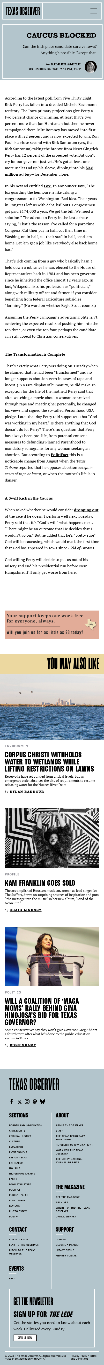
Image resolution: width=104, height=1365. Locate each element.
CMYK (40, 1358)
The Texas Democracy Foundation (70, 1137)
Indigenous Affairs (22, 1173)
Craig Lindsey (26, 910)
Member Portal (66, 1255)
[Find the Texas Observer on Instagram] (27, 1102)
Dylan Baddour (27, 791)
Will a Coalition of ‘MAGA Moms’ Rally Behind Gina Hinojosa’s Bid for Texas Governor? (42, 1012)
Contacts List (18, 1239)
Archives (62, 1202)
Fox (47, 186)
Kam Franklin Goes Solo (40, 883)
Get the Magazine (68, 1197)
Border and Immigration (26, 1125)
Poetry (14, 1216)
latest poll (43, 98)
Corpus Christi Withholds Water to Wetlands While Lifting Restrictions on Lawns (49, 761)
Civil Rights (17, 1130)
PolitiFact (59, 454)
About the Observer (69, 1125)
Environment (17, 746)
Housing (14, 1168)
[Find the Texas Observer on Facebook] (11, 1102)
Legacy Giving (65, 1250)
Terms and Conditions (84, 1357)
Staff (59, 1130)
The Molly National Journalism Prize (69, 1160)
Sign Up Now (25, 1338)
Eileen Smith (66, 64)
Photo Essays (18, 1211)
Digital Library (66, 1216)
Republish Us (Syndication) (74, 1144)
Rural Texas (17, 1200)
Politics (13, 992)
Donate (61, 1239)
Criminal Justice (20, 1136)
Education (16, 1146)
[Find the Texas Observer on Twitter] (19, 1102)
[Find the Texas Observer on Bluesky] (42, 1102)
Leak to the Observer (24, 1244)
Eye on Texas (18, 1157)
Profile (12, 874)
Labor (13, 1179)
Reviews (14, 1205)
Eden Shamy (23, 1045)
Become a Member (68, 1244)
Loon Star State (20, 1184)
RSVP (12, 1278)
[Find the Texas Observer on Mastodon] (34, 1102)
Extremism (16, 1162)
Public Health (18, 1195)
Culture (14, 1141)
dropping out (86, 509)
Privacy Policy (79, 1355)
